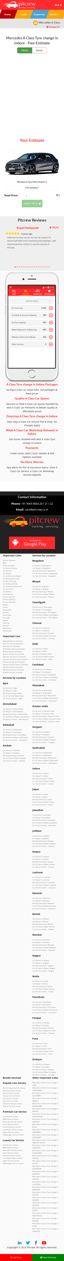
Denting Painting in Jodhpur (43, 841)
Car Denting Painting (11, 578)
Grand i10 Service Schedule (13, 654)
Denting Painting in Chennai (43, 633)
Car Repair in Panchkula (41, 1004)
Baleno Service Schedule (12, 651)
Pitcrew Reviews (32, 220)
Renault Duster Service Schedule (15, 664)
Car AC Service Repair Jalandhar (44, 823)
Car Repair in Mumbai (40, 942)
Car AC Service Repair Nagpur (43, 968)
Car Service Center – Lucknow (43, 888)
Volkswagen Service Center (13, 1135)
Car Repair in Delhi (39, 651)
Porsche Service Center (12, 1127)
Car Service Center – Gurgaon (43, 742)
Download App (8, 565)
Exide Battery (8, 594)
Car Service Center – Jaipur (42, 804)
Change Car (54, 26)
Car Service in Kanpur (40, 856)
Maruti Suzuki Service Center (14, 1088)
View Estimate (49, 1257)
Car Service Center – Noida (42, 991)
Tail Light (6, 618)
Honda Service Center (11, 1093)
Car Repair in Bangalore (41, 568)
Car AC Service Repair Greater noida (46, 719)
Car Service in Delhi (40, 649)
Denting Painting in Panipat (43, 1028)
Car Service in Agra (10, 688)
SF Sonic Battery (9, 599)
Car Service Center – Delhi (42, 659)
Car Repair (7, 573)
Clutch (5, 607)
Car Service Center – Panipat (43, 1033)
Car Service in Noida (40, 981)
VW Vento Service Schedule (13, 670)
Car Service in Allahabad (12, 729)
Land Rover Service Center (13, 1129)
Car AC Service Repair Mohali (43, 926)
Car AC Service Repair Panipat (44, 1030)
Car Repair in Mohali (40, 921)
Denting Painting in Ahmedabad (15, 714)
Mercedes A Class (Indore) (31, 182)
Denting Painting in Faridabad (44, 674)
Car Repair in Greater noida (43, 713)
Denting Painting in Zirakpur (43, 1069)
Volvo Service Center (11, 1124)
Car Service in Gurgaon (41, 732)
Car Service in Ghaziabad (42, 690)
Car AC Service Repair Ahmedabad (16, 717)
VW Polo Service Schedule (13, 667)
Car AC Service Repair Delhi (43, 656)
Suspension (7, 610)
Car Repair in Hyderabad (42, 755)
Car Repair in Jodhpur (40, 838)
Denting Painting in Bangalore (44, 571)
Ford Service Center (10, 1101)
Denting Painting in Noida (42, 986)
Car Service (7, 571)
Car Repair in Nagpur (40, 963)
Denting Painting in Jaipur (42, 799)
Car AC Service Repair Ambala (14, 758)
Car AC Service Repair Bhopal (43, 594)
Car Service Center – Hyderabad (44, 763)
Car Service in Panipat (41, 1023)
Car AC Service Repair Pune (42, 1051)
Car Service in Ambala (11, 750)
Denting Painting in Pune (42, 1048)
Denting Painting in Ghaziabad (44, 695)
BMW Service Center (11, 1119)
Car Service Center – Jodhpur (43, 846)
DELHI (55, 228)
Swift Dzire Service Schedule (14, 649)
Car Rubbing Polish (10, 584)
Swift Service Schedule (11, 646)
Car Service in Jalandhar (41, 815)
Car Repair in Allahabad (12, 732)
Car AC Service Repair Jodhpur (44, 843)
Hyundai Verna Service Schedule (15, 659)
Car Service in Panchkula (42, 1002)
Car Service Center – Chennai (43, 638)
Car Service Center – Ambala (14, 761)
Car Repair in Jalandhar (41, 817)
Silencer (6, 625)
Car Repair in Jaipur (40, 797)
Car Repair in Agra (10, 690)
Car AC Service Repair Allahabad (15, 737)
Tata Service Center (10, 1098)
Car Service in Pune (39, 1043)
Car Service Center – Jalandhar (44, 825)
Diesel (39, 50)
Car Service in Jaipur (40, 794)
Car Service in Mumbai (41, 940)
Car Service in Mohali (40, 919)
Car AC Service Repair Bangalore (44, 573)
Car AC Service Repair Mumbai (44, 947)
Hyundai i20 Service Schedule (14, 657)
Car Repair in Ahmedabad (13, 711)
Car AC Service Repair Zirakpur (44, 1072)
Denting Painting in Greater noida (45, 716)
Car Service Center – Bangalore (44, 576)
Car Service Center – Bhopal (43, 597)
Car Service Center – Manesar (43, 908)
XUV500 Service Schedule (12, 672)
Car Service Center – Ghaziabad (44, 701)
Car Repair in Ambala (11, 753)
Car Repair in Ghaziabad (41, 693)
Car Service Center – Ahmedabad (15, 719)
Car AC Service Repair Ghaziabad (45, 698)
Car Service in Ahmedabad (13, 709)
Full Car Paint (8, 589)
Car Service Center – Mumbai (43, 950)
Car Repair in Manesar (41, 901)
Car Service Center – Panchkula (44, 1012)
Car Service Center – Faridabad (44, 680)
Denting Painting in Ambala (13, 755)
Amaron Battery (9, 597)
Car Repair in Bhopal (40, 589)
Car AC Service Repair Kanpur (43, 864)
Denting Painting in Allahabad (14, 735)
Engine (5, 620)
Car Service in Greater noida (43, 711)
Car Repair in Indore (40, 776)
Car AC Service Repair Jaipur (43, 802)
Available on (35, 542)
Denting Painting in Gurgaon (43, 737)
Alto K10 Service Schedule (13, 643)
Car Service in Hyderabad (42, 752)
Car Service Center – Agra (12, 698)
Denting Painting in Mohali (42, 924)
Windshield (7, 631)
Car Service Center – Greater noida (46, 721)
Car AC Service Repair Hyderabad (45, 760)
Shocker (6, 612)
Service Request (9, 560)
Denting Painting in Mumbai (43, 945)
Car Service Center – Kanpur (43, 867)
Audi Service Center (10, 1116)
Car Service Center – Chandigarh (44, 617)
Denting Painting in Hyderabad (44, 758)
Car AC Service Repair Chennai (44, 636)
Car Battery (7, 591)
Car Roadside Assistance (12, 586)
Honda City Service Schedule (14, 662)
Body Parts (7, 628)
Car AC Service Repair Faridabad (44, 677)
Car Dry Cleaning (9, 581)
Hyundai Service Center (12, 1090)
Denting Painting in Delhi (42, 654)
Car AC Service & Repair (12, 576)
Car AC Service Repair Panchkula (45, 1010)
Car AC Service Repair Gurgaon (44, 740)
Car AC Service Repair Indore (43, 781)
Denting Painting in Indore (42, 778)
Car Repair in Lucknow (41, 880)
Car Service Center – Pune (42, 1054)
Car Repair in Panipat (40, 1025)
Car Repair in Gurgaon (41, 734)
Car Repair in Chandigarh (42, 610)
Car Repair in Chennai (40, 630)
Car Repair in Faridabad (41, 672)
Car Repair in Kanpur (40, 859)
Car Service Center (10, 568)
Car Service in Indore (40, 773)
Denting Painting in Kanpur (42, 862)
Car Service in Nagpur (40, 960)
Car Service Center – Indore (43, 784)
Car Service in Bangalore (41, 565)
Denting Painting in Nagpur (42, 965)
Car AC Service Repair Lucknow (44, 885)
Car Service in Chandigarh (42, 607)
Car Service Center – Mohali (43, 929)
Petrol (24, 50)
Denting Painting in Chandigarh (44, 612)
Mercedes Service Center (12, 1122)
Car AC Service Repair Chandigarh (45, 615)
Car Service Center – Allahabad (15, 740)
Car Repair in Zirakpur (41, 1067)
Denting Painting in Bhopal (42, 591)
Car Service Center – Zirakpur (43, 1075)
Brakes (5, 605)
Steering (6, 623)
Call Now (16, 1257)
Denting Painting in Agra (12, 693)
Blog (4, 563)
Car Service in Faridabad (41, 669)
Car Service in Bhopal (40, 586)
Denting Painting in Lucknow (43, 882)
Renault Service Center (12, 1106)
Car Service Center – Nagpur (43, 971)
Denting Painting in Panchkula (44, 1007)
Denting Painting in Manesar (43, 903)
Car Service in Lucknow (41, 877)
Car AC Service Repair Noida (43, 989)
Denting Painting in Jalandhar (43, 820)
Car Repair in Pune (39, 1046)
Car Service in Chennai (41, 628)
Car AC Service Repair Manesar (44, 906)
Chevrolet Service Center (12, 1103)
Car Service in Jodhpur (41, 836)
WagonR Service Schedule (13, 641)
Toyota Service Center (11, 1096)
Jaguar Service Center (11, 1132)
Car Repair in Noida (40, 984)
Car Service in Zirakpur (41, 1064)
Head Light (7, 615)
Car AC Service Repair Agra (13, 696)
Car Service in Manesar (41, 898)
